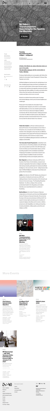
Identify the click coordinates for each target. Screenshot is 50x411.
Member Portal (5, 402)
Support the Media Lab (7, 393)
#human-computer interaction (25, 257)
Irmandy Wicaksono (23, 315)
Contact (15, 392)
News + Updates (6, 387)
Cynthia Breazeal (6, 377)
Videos (4, 400)
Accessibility (38, 393)
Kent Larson (5, 322)
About (4, 391)
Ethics (21, 256)
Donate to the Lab (39, 395)
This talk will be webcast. (25, 70)
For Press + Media (6, 404)
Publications (16, 388)
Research (4, 389)
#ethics (28, 258)
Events (4, 399)
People (4, 397)
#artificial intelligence (23, 258)
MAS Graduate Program (7, 395)
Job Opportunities (17, 390)
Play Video (25, 36)
